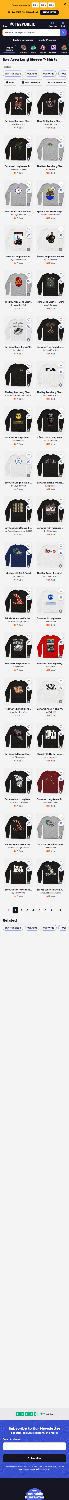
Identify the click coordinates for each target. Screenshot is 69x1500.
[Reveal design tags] (28, 114)
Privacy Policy (43, 1466)
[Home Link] (22, 24)
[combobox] (31, 32)
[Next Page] (59, 910)
